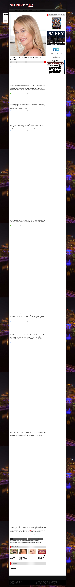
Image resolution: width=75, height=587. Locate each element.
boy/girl (40, 538)
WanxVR (34, 542)
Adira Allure (20, 538)
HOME (11, 11)
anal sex (25, 538)
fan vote (26, 540)
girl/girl (30, 540)
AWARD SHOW (51, 11)
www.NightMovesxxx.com (32, 530)
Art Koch (13, 62)
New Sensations (20, 542)
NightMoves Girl (29, 62)
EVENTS (30, 11)
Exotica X (22, 540)
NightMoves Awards (28, 542)
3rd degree (15, 538)
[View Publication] (56, 23)
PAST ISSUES (17, 11)
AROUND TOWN (43, 11)
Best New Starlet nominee (33, 538)
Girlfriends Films (36, 540)
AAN (57, 11)
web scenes (39, 542)
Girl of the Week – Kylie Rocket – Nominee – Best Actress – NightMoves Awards (23, 557)
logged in (16, 570)
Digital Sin (12, 540)
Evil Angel (17, 540)
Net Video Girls (13, 542)
